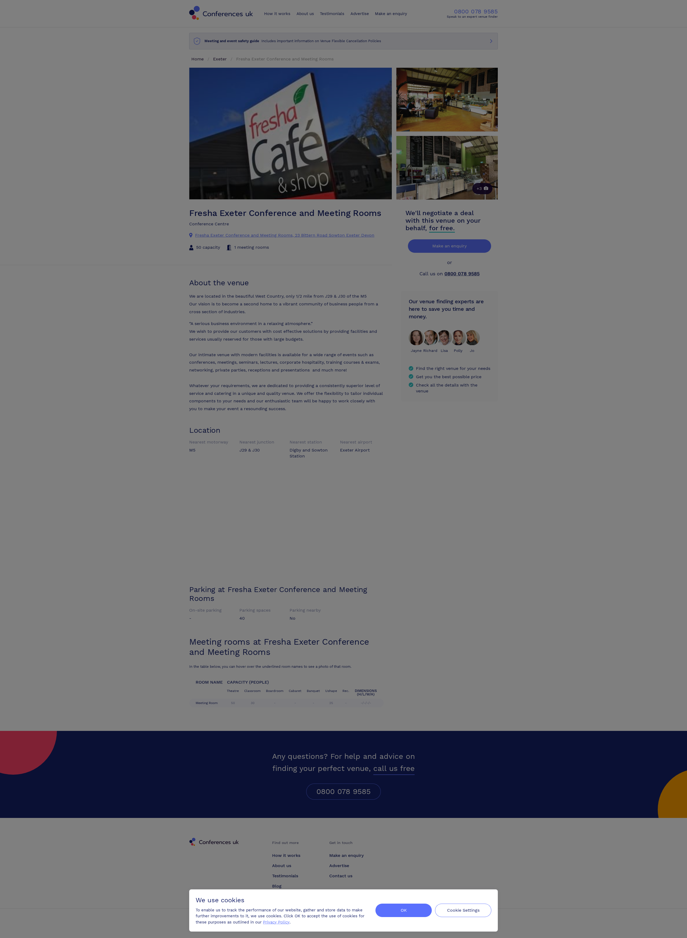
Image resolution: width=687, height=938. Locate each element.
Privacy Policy (276, 922)
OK (404, 910)
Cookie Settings (463, 910)
